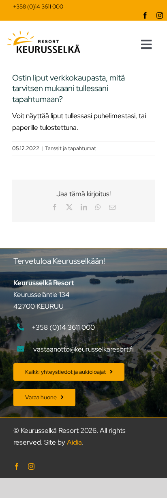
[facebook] (145, 15)
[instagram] (159, 15)
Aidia (74, 442)
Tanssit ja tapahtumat (70, 148)
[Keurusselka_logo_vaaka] (43, 33)
